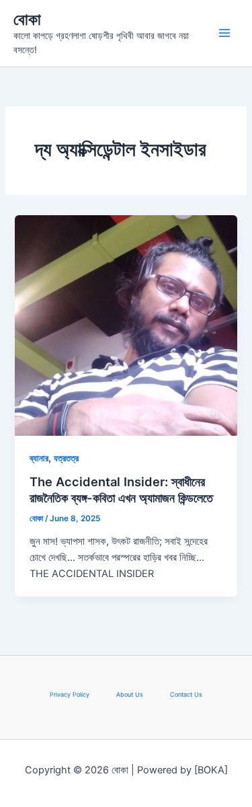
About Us (129, 694)
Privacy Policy (69, 694)
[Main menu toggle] (224, 33)
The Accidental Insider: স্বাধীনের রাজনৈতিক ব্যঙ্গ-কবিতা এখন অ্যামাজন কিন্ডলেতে (121, 489)
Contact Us (186, 694)
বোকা (27, 19)
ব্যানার (39, 458)
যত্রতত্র (66, 458)
